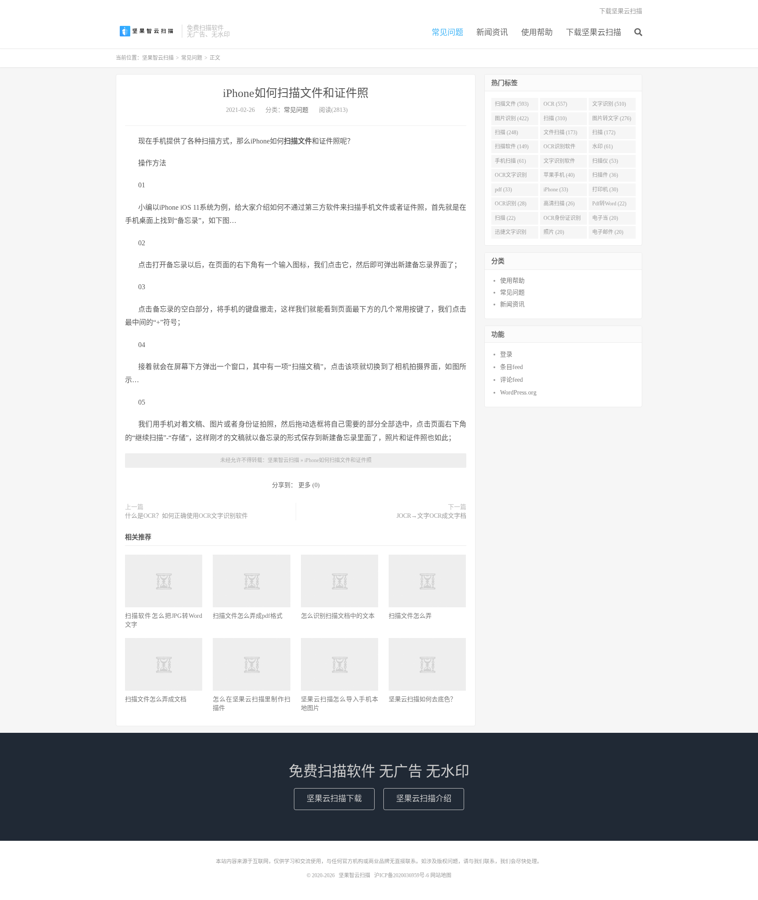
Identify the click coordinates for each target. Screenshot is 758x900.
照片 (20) (553, 232)
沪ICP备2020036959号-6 (401, 875)
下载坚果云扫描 (593, 32)
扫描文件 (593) (512, 104)
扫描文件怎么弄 (410, 616)
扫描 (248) (506, 132)
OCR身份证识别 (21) (562, 220)
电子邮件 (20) (607, 232)
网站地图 (440, 875)
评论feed (511, 379)
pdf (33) (503, 189)
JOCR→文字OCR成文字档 (431, 516)
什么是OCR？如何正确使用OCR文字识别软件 (186, 516)
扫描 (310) (555, 118)
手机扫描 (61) (510, 161)
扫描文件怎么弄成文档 (155, 699)
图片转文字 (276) (611, 118)
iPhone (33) (555, 189)
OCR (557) (555, 104)
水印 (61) (602, 146)
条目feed (511, 367)
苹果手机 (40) (559, 175)
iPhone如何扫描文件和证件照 (295, 93)
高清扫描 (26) (559, 204)
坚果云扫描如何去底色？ (422, 699)
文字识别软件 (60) (559, 163)
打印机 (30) (605, 189)
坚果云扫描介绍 (423, 798)
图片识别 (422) (512, 118)
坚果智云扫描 (146, 31)
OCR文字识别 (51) (511, 177)
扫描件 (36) (605, 175)
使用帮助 (537, 32)
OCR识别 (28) (510, 204)
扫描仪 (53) (605, 161)
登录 (506, 354)
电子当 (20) (605, 218)
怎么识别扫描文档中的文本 (338, 616)
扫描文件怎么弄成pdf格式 (247, 616)
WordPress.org (518, 392)
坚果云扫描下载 (334, 798)
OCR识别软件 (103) (559, 148)
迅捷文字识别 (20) (510, 234)
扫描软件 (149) (512, 146)
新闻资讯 (492, 32)
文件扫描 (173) (560, 132)
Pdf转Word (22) (609, 204)
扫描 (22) (505, 218)
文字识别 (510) (609, 104)
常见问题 (447, 32)
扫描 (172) (603, 132)
